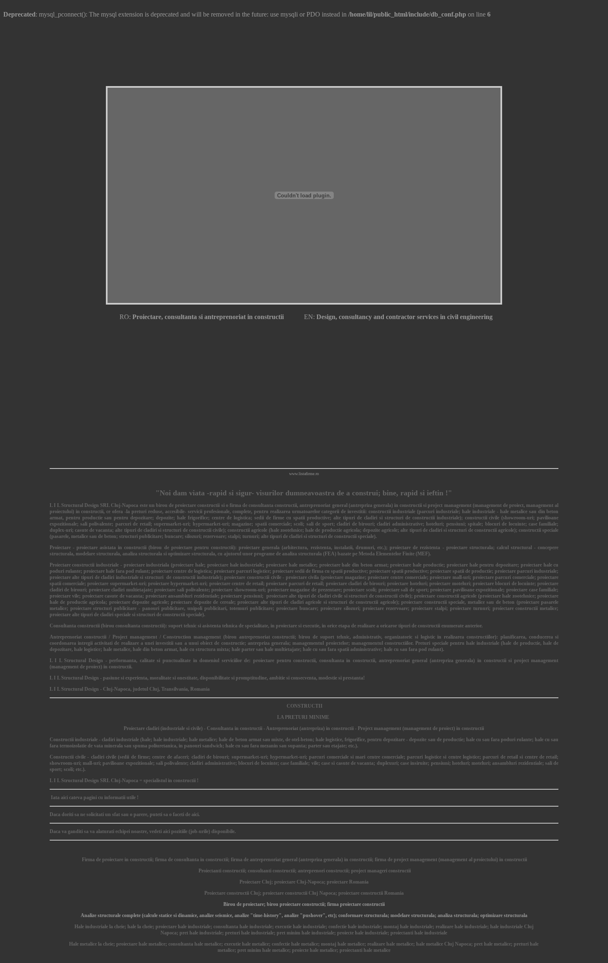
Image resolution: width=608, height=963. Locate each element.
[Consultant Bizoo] (304, 462)
